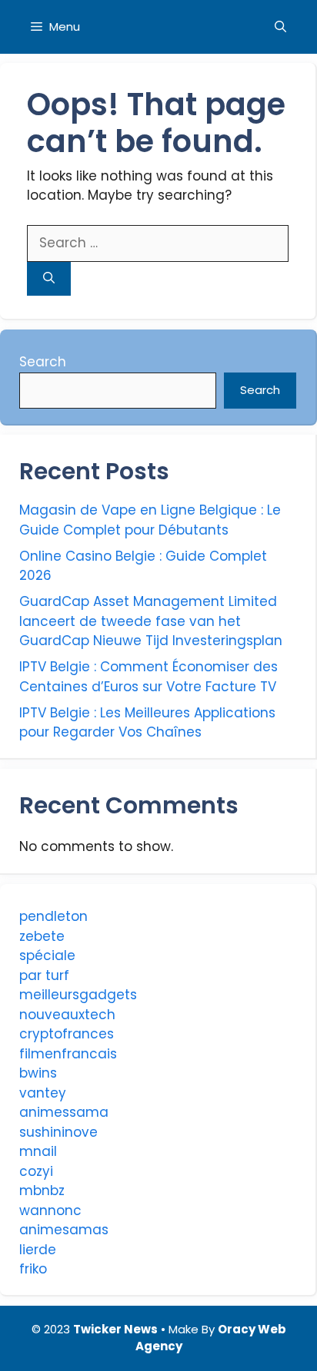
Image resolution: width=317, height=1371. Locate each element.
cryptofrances (66, 1034)
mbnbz (42, 1190)
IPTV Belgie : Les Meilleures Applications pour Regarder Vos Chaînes (147, 723)
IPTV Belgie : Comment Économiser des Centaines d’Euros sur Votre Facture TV (148, 676)
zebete (42, 936)
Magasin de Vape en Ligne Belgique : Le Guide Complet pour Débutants (150, 520)
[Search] (49, 279)
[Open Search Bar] (280, 27)
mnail (38, 1151)
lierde (37, 1249)
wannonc (50, 1210)
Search (42, 362)
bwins (38, 1073)
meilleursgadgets (78, 994)
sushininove (58, 1132)
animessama (63, 1112)
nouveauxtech (67, 1014)
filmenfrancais (68, 1054)
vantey (42, 1093)
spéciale (47, 955)
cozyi (36, 1171)
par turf (44, 975)
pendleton (53, 916)
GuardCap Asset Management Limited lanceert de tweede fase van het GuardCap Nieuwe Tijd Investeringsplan (150, 621)
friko (33, 1269)
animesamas (63, 1229)
